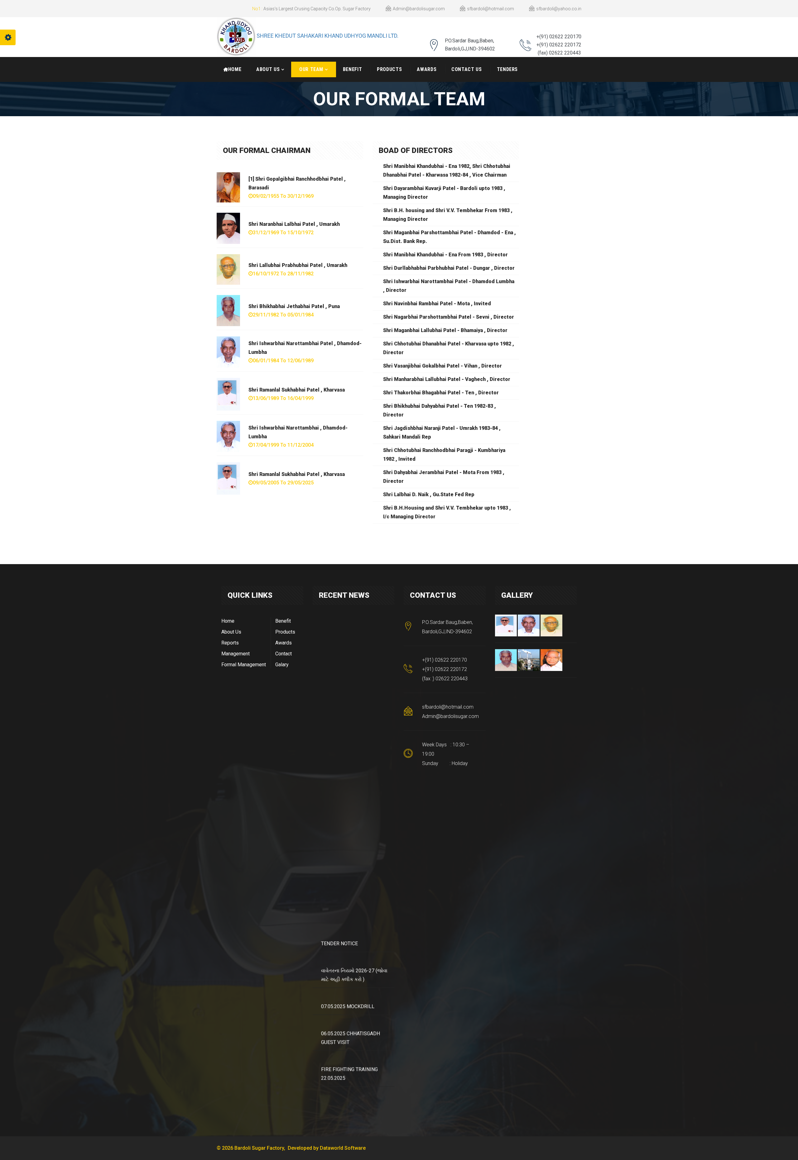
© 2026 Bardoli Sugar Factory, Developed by (268, 1148)
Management (235, 654)
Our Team (311, 69)
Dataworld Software (343, 1148)
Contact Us (466, 69)
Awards (426, 69)
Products (389, 69)
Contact (283, 654)
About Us (268, 69)
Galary (282, 665)
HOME (235, 69)
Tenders (507, 69)
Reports (230, 643)
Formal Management (243, 665)
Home (227, 621)
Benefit (352, 69)
